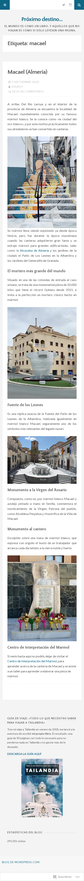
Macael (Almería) (27, 72)
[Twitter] (64, 5)
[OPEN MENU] (5, 5)
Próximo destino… (42, 19)
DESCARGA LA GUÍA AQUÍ (24, 753)
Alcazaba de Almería (34, 250)
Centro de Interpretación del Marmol (32, 661)
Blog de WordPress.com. (21, 862)
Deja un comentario (28, 91)
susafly (17, 86)
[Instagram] (70, 5)
